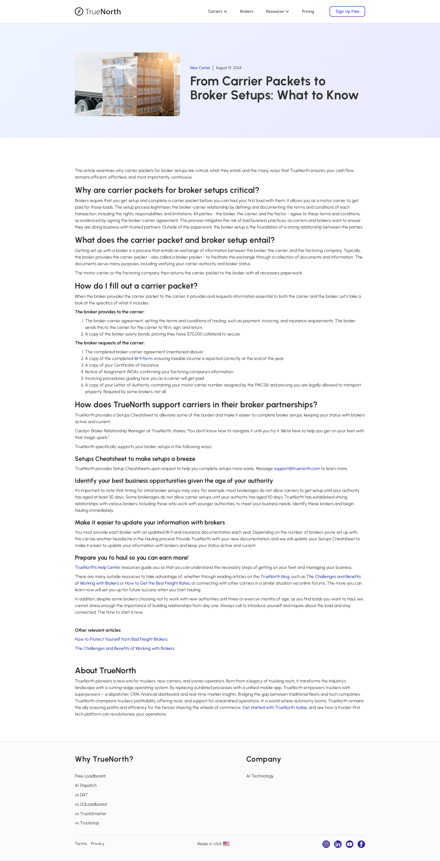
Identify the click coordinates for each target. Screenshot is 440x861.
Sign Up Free (347, 11)
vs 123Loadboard (91, 804)
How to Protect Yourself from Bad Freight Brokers (121, 639)
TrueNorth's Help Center (98, 567)
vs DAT (81, 794)
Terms (81, 843)
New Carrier (200, 67)
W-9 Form (143, 358)
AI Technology (260, 775)
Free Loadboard (90, 775)
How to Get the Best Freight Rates (157, 583)
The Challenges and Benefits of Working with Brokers (124, 648)
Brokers (246, 11)
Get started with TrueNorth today (274, 707)
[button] (217, 11)
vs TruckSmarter (91, 813)
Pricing (308, 11)
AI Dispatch (86, 785)
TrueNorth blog (275, 576)
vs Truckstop (87, 822)
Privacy (98, 843)
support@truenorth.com (297, 468)
